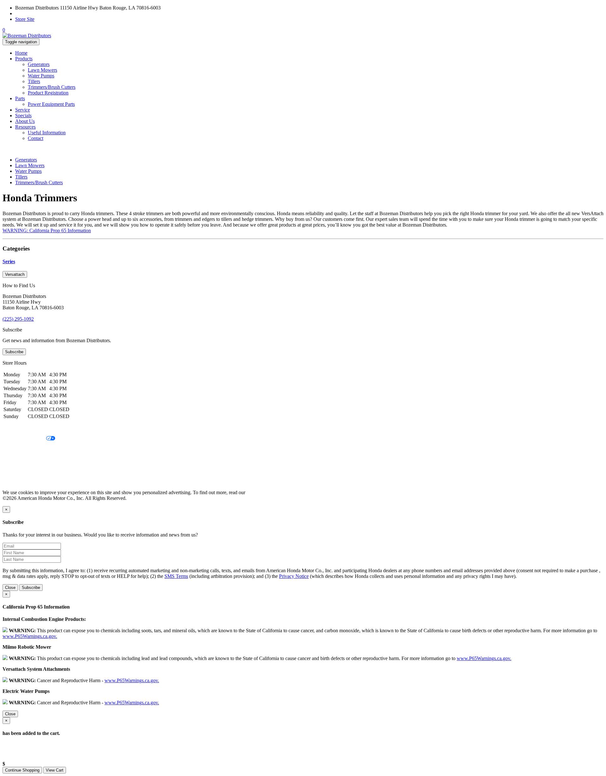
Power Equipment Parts (51, 104)
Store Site (24, 19)
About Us (25, 121)
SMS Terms (14, 460)
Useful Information (47, 132)
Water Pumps (41, 75)
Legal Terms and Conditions (31, 449)
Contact (35, 138)
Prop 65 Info (15, 471)
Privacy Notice (17, 428)
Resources (25, 127)
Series (9, 261)
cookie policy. (260, 492)
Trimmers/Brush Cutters (51, 87)
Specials (23, 115)
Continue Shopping (22, 770)
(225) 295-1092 (30, 13)
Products (24, 58)
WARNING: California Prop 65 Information (47, 230)
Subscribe (14, 351)
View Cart (54, 770)
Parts (20, 98)
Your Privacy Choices (24, 438)
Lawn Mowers (42, 70)
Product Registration (48, 92)
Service (22, 109)
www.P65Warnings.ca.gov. (30, 636)
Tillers (34, 81)
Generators (39, 64)
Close (10, 587)
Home (21, 53)
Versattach (15, 274)
